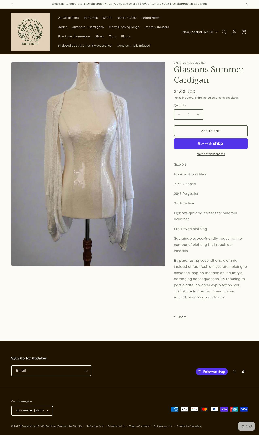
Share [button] (182, 317)
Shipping (201, 97)
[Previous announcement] (12, 4)
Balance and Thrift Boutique (39, 426)
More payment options (211, 154)
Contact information (189, 426)
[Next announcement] (246, 4)
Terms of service (139, 426)
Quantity (180, 105)
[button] (224, 32)
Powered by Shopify (69, 426)
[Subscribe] (86, 370)
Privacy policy (116, 426)
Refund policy (94, 426)
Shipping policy (163, 426)
